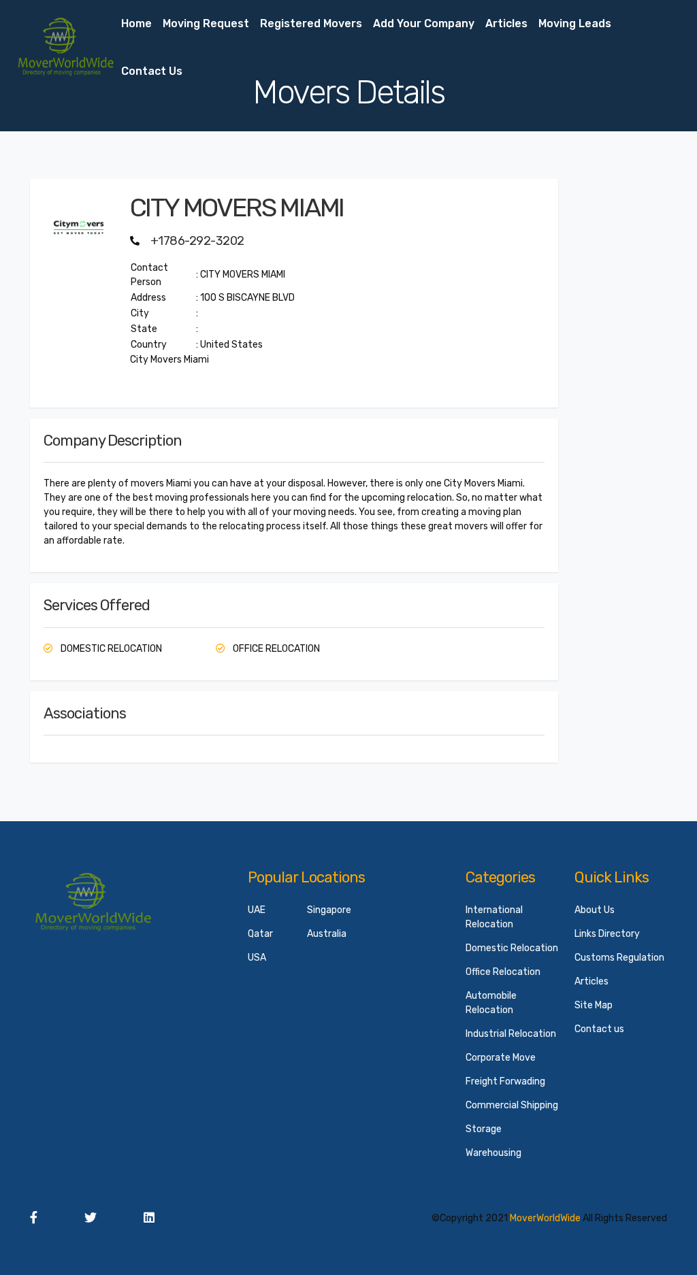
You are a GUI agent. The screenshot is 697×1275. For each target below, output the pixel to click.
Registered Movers (311, 23)
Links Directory (607, 934)
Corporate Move (501, 1057)
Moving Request (206, 23)
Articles (506, 23)
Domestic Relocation (512, 948)
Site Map (593, 1005)
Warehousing (493, 1153)
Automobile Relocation (491, 1003)
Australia (326, 934)
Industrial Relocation (511, 1034)
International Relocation (494, 917)
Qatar (260, 934)
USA (257, 957)
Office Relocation (503, 972)
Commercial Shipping (512, 1105)
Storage (484, 1129)
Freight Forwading (505, 1081)
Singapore (329, 910)
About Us (594, 910)
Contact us (151, 71)
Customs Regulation (619, 957)
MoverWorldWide (545, 1218)
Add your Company (423, 23)
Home (136, 23)
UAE (256, 910)
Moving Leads (574, 23)
